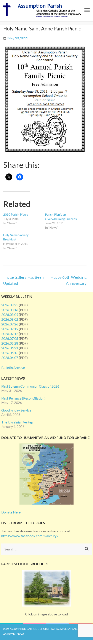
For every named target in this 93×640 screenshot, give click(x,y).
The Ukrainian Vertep (17, 422)
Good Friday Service (16, 410)
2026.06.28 (9, 343)
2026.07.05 (9, 338)
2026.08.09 (9, 314)
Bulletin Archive (13, 367)
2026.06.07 (9, 357)
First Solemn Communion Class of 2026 (30, 386)
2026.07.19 (9, 329)
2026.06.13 (9, 353)
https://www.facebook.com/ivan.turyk (29, 536)
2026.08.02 (9, 319)
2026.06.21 (9, 348)
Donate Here (11, 512)
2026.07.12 (9, 334)
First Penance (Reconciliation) (23, 398)
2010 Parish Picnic (15, 214)
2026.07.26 (9, 324)
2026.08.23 (9, 305)
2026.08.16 (9, 310)
